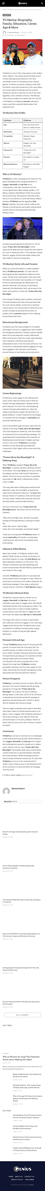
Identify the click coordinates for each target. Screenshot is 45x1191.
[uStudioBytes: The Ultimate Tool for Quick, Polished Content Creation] (7, 1118)
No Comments (9, 35)
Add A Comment (22, 1015)
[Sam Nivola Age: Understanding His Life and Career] (22, 818)
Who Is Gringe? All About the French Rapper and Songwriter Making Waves (27, 1098)
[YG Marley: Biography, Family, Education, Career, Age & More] (22, 52)
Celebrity (6, 15)
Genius (32, 1185)
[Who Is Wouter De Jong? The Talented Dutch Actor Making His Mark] (22, 1040)
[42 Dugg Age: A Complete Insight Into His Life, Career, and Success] (22, 954)
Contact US (29, 1176)
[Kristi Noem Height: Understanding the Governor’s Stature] (22, 852)
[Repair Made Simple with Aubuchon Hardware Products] (7, 1077)
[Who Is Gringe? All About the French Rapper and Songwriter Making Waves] (7, 1099)
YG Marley (13, 84)
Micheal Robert (14, 32)
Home (4, 9)
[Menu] (3, 3)
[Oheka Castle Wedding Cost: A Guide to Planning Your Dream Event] (7, 1151)
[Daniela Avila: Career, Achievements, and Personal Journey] (7, 1140)
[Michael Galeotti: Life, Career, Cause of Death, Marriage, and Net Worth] (7, 1088)
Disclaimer (29, 1179)
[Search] (42, 3)
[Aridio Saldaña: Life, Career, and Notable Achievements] (7, 1129)
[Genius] (22, 3)
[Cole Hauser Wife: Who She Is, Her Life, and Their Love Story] (22, 886)
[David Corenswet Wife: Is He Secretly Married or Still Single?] (22, 988)
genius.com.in (27, 775)
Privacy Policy (17, 1179)
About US (19, 1176)
